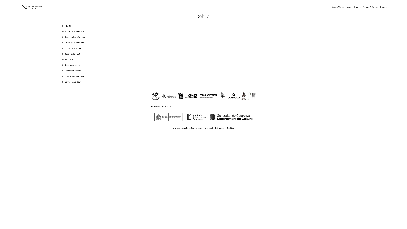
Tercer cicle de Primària (75, 43)
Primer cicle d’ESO (73, 48)
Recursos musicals (73, 65)
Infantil (68, 26)
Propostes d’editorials (74, 76)
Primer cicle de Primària (75, 31)
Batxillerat (69, 59)
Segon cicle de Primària (75, 37)
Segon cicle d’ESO (73, 54)
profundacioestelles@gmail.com (187, 128)
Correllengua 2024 (73, 82)
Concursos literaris (73, 71)
